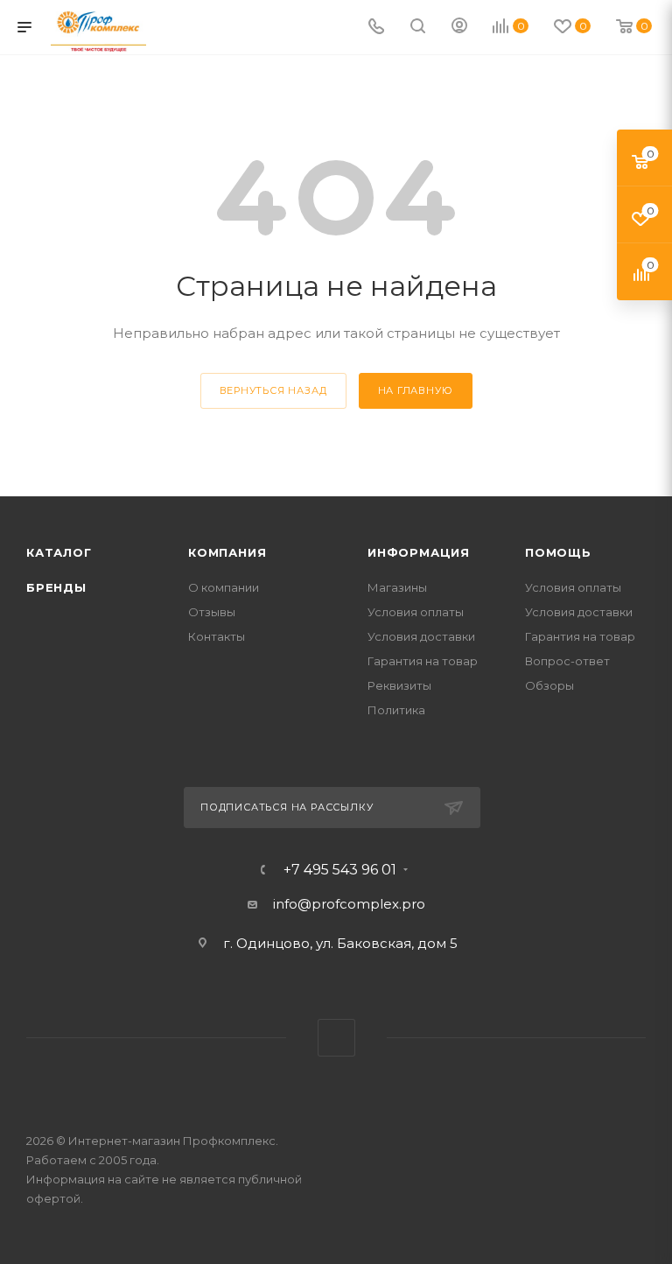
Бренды (56, 587)
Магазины (397, 587)
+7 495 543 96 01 (340, 870)
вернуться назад (273, 390)
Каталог (59, 552)
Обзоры (549, 685)
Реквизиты (399, 685)
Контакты (216, 636)
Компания (227, 552)
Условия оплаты (416, 612)
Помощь (558, 552)
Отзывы (211, 612)
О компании (223, 587)
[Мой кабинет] (459, 27)
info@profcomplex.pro (349, 903)
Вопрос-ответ (567, 661)
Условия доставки (421, 636)
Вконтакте (336, 1038)
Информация (419, 552)
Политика (396, 710)
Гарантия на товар (423, 661)
